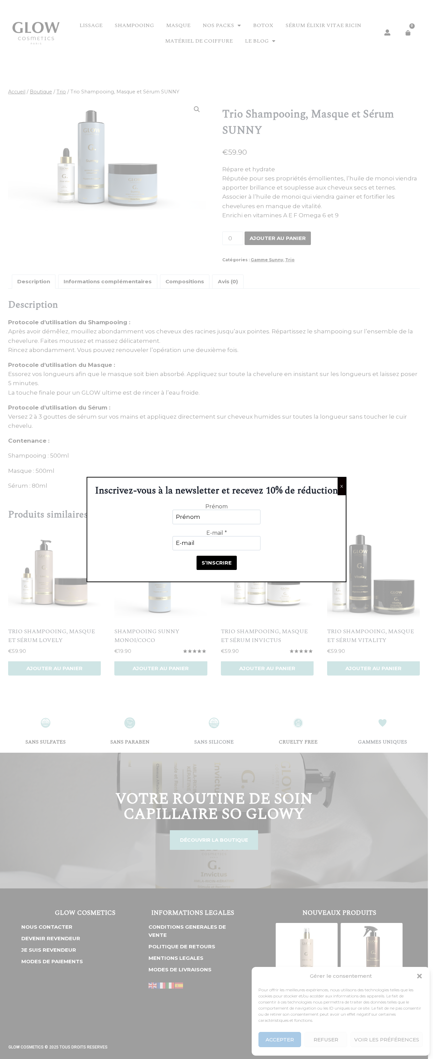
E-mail (216, 533)
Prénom (216, 506)
